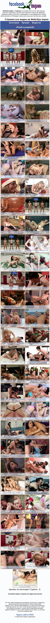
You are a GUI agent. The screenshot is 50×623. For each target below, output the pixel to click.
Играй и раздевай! (25, 27)
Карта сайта (22, 615)
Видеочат (36, 23)
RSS (31, 615)
